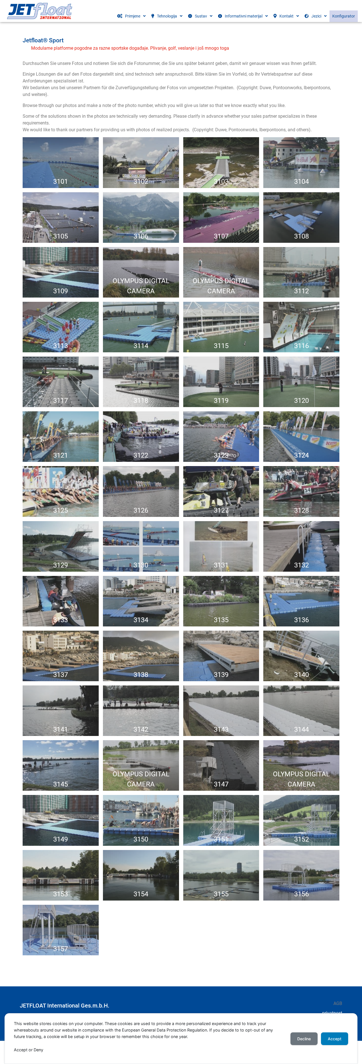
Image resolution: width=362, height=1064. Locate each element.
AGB (337, 1003)
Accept (334, 1038)
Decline (304, 1038)
